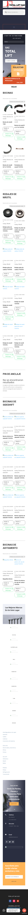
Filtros (4, 750)
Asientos (5, 734)
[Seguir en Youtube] (18, 901)
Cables (4, 736)
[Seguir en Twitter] (9, 841)
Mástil (4, 761)
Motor (4, 763)
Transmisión (6, 774)
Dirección (5, 745)
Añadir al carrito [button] (6, 129)
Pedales (5, 767)
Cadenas (5, 739)
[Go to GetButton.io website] (24, 913)
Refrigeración (6, 772)
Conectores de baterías (9, 741)
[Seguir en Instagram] (12, 841)
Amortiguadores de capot (9, 732)
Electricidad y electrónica (9, 747)
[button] (4, 910)
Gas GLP (5, 756)
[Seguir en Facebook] (6, 841)
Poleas (4, 770)
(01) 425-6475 (17, 38)
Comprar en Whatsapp (8, 134)
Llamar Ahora (10, 60)
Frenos (4, 752)
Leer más (14, 803)
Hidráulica (5, 759)
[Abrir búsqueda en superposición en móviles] (14, 12)
